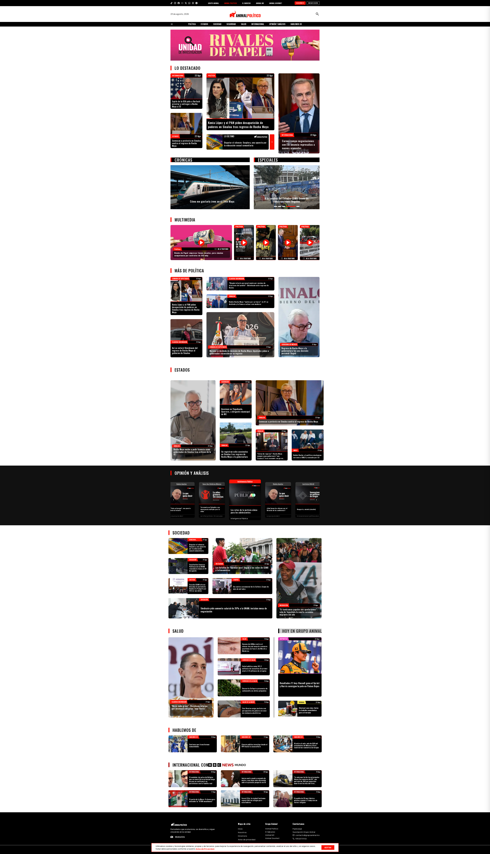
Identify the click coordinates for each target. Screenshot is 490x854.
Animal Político (271, 828)
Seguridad (231, 24)
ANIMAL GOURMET (275, 3)
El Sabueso (270, 832)
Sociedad (217, 24)
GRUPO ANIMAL (213, 3)
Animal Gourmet (272, 838)
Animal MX (269, 835)
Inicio (240, 829)
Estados (204, 24)
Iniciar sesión (313, 3)
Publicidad (297, 829)
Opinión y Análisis (277, 24)
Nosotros (242, 832)
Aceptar (327, 847)
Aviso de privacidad (246, 839)
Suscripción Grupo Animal (304, 832)
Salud (243, 24)
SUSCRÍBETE (300, 3)
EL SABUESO (246, 3)
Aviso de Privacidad (205, 849)
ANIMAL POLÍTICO (230, 3)
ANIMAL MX (260, 3)
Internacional (257, 24)
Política (192, 24)
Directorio (242, 836)
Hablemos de (296, 24)
